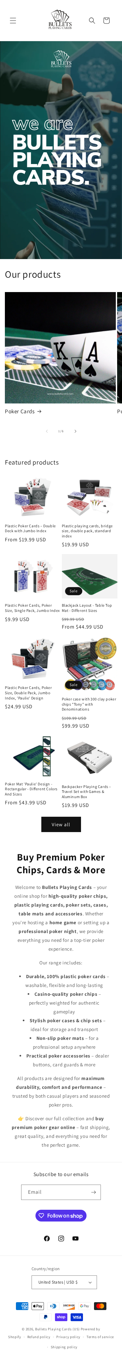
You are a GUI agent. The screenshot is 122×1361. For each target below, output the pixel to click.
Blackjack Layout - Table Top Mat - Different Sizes (87, 608)
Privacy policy (68, 1337)
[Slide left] (47, 431)
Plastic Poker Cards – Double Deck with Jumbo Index (30, 528)
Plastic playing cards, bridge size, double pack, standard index (87, 530)
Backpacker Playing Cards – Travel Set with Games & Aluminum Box (87, 791)
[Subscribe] (93, 1192)
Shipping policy (64, 1347)
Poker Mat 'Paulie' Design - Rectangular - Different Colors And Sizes (31, 788)
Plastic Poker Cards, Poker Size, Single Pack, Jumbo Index (32, 608)
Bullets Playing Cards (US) (57, 1329)
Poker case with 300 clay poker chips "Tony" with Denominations (89, 704)
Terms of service (100, 1337)
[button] (13, 20)
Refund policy (38, 1337)
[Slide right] (75, 431)
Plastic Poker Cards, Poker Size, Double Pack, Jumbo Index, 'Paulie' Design (28, 692)
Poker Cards (20, 411)
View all (61, 824)
